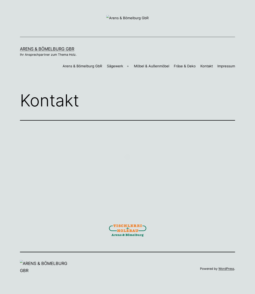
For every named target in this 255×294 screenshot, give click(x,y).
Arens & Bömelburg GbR (47, 48)
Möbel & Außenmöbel (151, 66)
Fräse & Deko (185, 66)
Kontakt (206, 66)
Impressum (226, 66)
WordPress (226, 268)
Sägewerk (115, 66)
